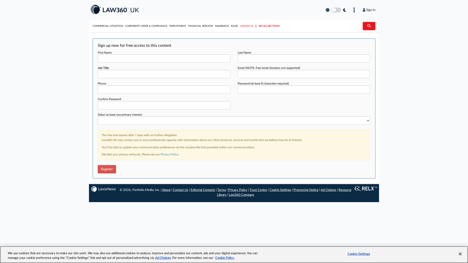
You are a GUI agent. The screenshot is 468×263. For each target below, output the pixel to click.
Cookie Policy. (225, 258)
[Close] (460, 254)
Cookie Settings (280, 190)
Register (107, 169)
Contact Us (180, 190)
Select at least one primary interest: (120, 114)
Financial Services (200, 26)
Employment (177, 26)
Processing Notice (306, 190)
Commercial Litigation (108, 26)
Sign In (370, 10)
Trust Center (258, 190)
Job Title (103, 67)
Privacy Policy (169, 154)
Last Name (244, 52)
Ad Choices (328, 190)
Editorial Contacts (203, 190)
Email (269, 67)
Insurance (222, 26)
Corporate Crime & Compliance (146, 26)
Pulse (234, 26)
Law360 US (246, 26)
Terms (221, 190)
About (166, 190)
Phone (102, 83)
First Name (105, 52)
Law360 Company (241, 195)
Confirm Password (109, 99)
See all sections (269, 26)
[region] (234, 254)
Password (263, 83)
